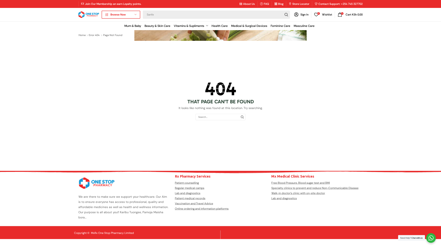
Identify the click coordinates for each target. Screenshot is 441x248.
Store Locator (300, 4)
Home (82, 35)
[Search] (286, 15)
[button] (301, 14)
